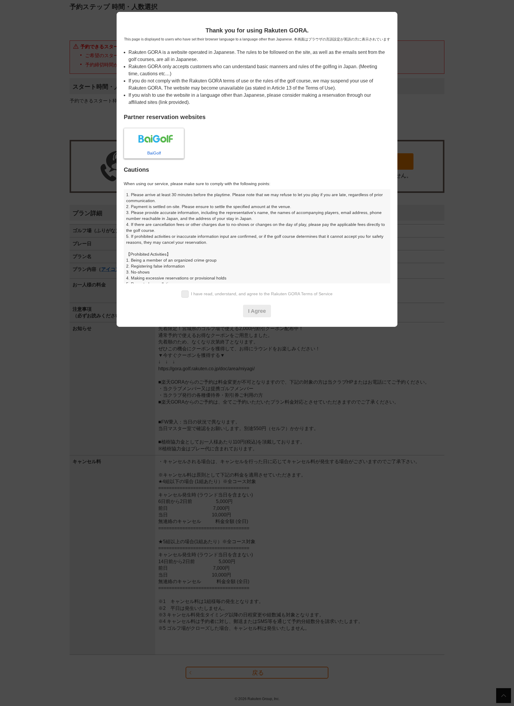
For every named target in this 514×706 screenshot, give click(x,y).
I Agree (257, 311)
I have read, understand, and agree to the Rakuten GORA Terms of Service (262, 293)
